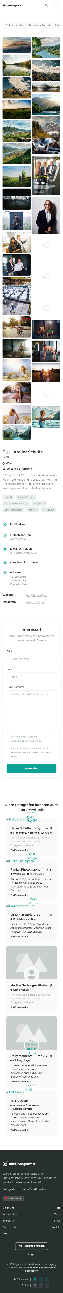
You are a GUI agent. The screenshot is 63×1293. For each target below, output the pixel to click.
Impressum (9, 1221)
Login (31, 1254)
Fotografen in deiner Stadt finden (24, 1189)
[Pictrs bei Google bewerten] (35, 1285)
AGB (5, 1234)
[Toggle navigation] (56, 5)
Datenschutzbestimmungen (24, 741)
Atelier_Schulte (37, 602)
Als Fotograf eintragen (31, 1246)
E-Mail (10, 651)
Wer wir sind (10, 1214)
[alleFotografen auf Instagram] (41, 1279)
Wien (9, 463)
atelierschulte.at (38, 595)
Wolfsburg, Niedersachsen (28, 874)
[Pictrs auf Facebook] (47, 1285)
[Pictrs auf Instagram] (41, 1285)
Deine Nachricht (15, 687)
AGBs (30, 737)
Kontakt (56, 1227)
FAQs (57, 1221)
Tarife (57, 1214)
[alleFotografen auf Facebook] (47, 1279)
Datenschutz (9, 1227)
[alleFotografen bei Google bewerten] (35, 1279)
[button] (46, 5)
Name (10, 669)
